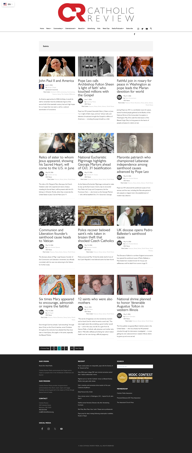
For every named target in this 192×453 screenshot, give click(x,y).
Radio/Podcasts (117, 28)
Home (42, 28)
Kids (98, 28)
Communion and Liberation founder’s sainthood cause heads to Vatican (55, 235)
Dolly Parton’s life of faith (85, 392)
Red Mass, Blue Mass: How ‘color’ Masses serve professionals (95, 409)
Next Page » (78, 348)
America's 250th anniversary (59, 92)
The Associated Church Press (125, 402)
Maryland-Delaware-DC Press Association (128, 398)
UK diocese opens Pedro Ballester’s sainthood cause (134, 233)
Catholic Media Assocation (124, 393)
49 (72, 348)
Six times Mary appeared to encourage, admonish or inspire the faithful (56, 302)
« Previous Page (44, 348)
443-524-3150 (43, 410)
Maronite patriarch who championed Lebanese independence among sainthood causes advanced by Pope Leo (134, 164)
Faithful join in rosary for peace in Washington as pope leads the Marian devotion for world (134, 86)
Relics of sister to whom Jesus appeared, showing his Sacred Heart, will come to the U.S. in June (56, 162)
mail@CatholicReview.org (46, 412)
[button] (151, 29)
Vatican (104, 106)
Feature (54, 94)
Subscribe (129, 28)
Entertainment (70, 28)
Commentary (58, 28)
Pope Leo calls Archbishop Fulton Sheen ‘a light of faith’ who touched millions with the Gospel (96, 87)
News (48, 28)
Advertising (91, 28)
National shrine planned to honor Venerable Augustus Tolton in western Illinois (134, 304)
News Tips (106, 28)
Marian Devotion (135, 103)
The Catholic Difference (68, 94)
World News (110, 106)
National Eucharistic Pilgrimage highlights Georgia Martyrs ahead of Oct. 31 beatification (94, 162)
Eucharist (90, 179)
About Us (81, 28)
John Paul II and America (56, 80)
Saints (59, 94)
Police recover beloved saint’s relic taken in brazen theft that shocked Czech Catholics (96, 235)
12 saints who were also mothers (95, 301)
